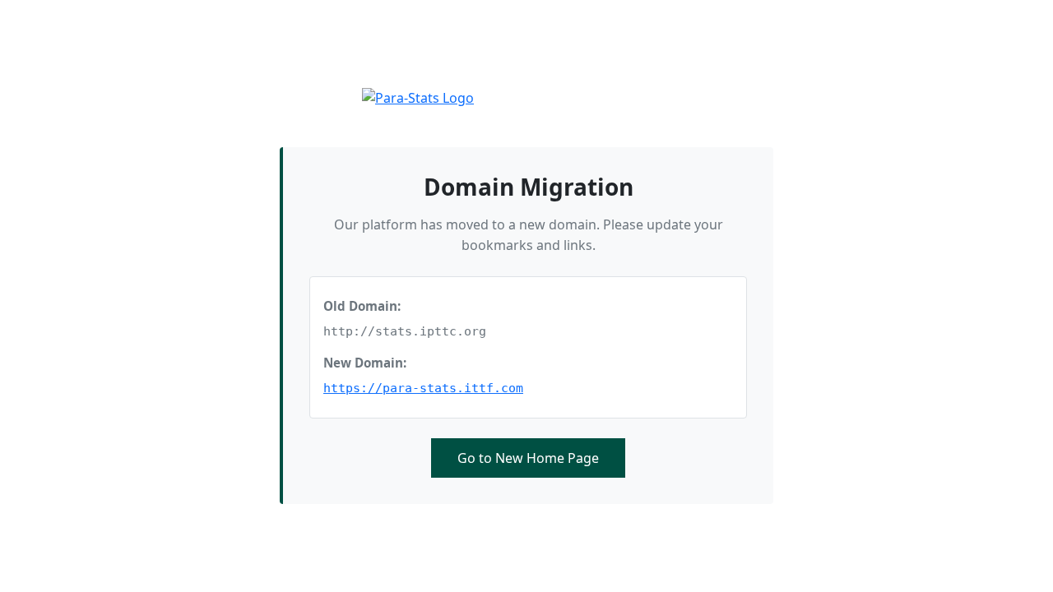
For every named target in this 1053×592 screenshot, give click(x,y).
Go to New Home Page (528, 458)
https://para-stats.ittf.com (423, 388)
